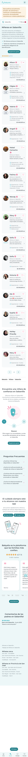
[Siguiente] (18, 372)
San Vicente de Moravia (8, 655)
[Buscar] (3, 22)
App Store (9, 515)
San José (4, 653)
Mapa (15, 749)
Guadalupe (5, 659)
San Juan (15, 657)
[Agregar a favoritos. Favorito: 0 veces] (23, 129)
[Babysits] (6, 2)
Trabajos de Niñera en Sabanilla (11, 647)
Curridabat (11, 653)
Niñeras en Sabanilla (7, 645)
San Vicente (19, 655)
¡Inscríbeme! (14, 601)
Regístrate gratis (14, 51)
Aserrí (11, 676)
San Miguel (5, 673)
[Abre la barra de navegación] (24, 2)
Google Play (20, 515)
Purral (3, 657)
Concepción (12, 659)
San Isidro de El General (14, 667)
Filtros (23, 22)
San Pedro (9, 657)
